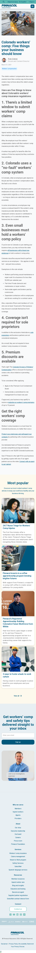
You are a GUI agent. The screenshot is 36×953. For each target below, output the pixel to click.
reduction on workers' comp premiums (21, 402)
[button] (31, 2)
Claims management (18, 856)
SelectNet (18, 866)
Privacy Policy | (13, 944)
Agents (18, 815)
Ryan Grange (13, 59)
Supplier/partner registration (18, 895)
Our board (18, 834)
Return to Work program (18, 860)
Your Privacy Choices (17, 946)
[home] (9, 6)
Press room (18, 841)
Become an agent (18, 892)
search (3, 2)
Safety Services (17, 863)
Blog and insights (18, 885)
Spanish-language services (18, 870)
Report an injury (13, 2)
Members (18, 809)
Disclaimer (4, 944)
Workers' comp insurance (18, 853)
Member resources (17, 879)
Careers (18, 837)
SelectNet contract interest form (18, 899)
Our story (18, 828)
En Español (22, 2)
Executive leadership (18, 831)
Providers (18, 818)
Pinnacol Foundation (18, 844)
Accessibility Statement (26, 944)
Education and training (18, 889)
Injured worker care (18, 882)
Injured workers (18, 812)
